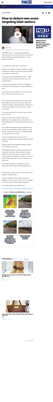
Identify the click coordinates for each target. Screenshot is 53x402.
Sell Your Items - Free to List (18, 259)
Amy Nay (9, 47)
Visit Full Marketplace (26, 259)
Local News (6, 12)
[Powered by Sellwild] (31, 340)
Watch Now (47, 2)
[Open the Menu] (2, 2)
